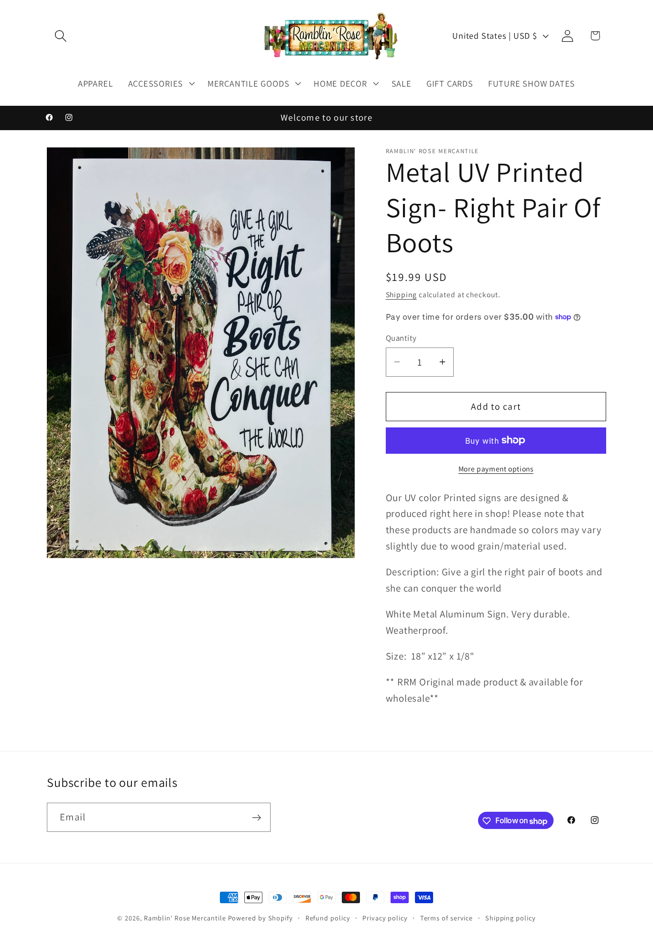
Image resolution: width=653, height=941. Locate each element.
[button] (60, 35)
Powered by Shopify (260, 917)
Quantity (401, 338)
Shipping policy (510, 917)
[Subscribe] (256, 817)
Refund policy (327, 917)
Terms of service (446, 917)
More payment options (495, 468)
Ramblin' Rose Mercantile (185, 917)
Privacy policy (385, 917)
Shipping (401, 294)
